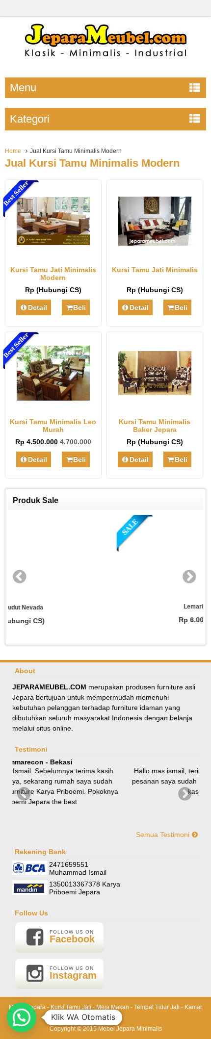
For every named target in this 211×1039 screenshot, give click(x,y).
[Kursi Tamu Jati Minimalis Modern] (53, 243)
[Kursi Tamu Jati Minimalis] (154, 243)
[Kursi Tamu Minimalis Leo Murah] (53, 398)
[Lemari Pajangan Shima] (131, 557)
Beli (79, 307)
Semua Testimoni (163, 834)
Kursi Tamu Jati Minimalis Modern (53, 273)
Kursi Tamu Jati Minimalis (155, 270)
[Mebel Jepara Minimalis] (105, 61)
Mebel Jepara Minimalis (130, 1028)
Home (13, 151)
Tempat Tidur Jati (157, 1007)
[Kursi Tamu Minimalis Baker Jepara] (154, 393)
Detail (37, 307)
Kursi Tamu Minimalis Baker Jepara (154, 425)
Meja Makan (112, 1007)
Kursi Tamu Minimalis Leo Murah (53, 425)
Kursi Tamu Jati (71, 1007)
